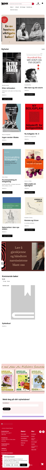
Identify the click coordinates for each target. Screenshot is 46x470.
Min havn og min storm (33, 88)
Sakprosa (23, 442)
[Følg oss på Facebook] (40, 431)
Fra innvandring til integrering (9, 181)
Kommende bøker (25, 436)
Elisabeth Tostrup (28, 217)
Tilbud (22, 445)
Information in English (34, 447)
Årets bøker (23, 434)
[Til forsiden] (4, 4)
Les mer (17, 461)
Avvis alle (16, 464)
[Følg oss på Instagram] (43, 431)
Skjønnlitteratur (24, 440)
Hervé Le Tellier (28, 181)
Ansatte (33, 444)
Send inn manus (33, 439)
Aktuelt (33, 436)
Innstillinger (8, 464)
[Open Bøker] (13, 7)
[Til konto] (38, 3)
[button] (4, 281)
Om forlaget (34, 441)
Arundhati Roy (27, 84)
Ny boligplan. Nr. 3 (31, 134)
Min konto (38, 4)
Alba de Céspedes (6, 134)
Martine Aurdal (5, 85)
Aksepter (23, 464)
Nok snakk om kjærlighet (30, 185)
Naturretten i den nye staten (10, 228)
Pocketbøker (24, 438)
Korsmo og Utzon (31, 220)
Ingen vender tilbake (10, 137)
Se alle (43, 49)
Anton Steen (5, 177)
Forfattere (33, 434)
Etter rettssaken (8, 88)
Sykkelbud (6, 323)
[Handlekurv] (43, 3)
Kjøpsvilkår (33, 449)
